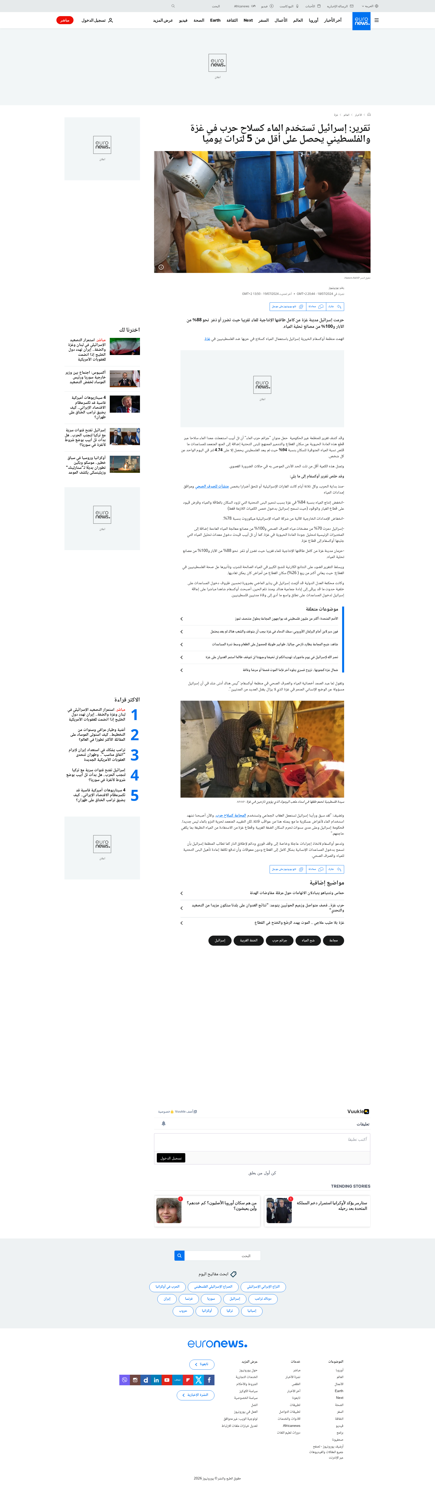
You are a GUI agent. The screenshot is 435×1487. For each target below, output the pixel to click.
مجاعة (333, 940)
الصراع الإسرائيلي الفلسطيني (213, 1287)
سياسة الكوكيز (248, 1391)
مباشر (64, 20)
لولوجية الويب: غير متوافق (241, 1419)
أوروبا (313, 20)
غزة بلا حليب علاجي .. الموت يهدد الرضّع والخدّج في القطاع (299, 923)
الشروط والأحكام (247, 1384)
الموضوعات (335, 1362)
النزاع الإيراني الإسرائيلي (263, 1287)
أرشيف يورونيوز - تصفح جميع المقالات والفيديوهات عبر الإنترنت (326, 1452)
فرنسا (189, 1299)
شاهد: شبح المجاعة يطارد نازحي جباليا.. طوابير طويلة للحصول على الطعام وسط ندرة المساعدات (275, 644)
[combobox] (198, 6)
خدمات (295, 1362)
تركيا (230, 1311)
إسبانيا (251, 1311)
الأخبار (358, 115)
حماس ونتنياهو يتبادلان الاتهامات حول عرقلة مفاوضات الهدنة (297, 893)
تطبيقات (295, 1405)
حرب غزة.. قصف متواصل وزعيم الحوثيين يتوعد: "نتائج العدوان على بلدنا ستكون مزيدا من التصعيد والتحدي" (268, 908)
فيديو (183, 20)
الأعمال (281, 20)
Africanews (291, 1426)
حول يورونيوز (248, 1370)
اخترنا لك (129, 330)
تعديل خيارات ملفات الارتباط (240, 1426)
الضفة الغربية (249, 940)
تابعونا (296, 1398)
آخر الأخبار (332, 20)
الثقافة (232, 20)
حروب (183, 1311)
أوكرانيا (207, 1311)
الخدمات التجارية (247, 1377)
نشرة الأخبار (292, 1377)
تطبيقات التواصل (289, 1412)
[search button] (173, 6)
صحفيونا (337, 1440)
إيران (167, 1299)
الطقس (296, 1384)
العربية (369, 6)
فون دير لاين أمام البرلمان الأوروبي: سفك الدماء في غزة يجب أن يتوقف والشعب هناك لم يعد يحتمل (274, 631)
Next (248, 20)
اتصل (254, 1405)
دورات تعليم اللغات (288, 1433)
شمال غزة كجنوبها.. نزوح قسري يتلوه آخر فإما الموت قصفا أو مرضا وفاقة (290, 670)
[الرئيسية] (369, 115)
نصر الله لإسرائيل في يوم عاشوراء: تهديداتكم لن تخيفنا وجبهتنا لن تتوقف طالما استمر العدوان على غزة (271, 657)
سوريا (211, 1299)
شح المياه (308, 940)
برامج (340, 1433)
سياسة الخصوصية (246, 1398)
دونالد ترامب (263, 1299)
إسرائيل (220, 940)
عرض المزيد (250, 1362)
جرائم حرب (279, 940)
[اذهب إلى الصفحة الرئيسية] (361, 21)
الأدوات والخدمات (289, 1419)
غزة (336, 115)
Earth (215, 20)
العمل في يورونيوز (246, 1412)
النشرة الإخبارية (197, 1395)
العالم (298, 20)
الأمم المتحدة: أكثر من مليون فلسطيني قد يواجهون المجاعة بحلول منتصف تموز (286, 619)
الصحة (199, 20)
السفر (264, 20)
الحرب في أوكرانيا (167, 1287)
